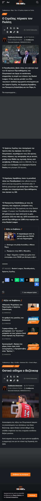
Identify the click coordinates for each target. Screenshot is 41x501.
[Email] (10, 32)
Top (4, 14)
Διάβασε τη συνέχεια (20, 474)
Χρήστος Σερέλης (8, 271)
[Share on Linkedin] (17, 28)
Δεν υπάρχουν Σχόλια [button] (30, 292)
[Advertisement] (20, 117)
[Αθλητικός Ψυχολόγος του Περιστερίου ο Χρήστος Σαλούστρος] (33, 307)
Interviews (33, 333)
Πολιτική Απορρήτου (12, 497)
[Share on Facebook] (7, 28)
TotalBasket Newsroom (15, 37)
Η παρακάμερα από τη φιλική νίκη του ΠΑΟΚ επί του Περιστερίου (25, 236)
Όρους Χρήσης (17, 495)
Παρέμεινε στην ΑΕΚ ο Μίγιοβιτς (19, 251)
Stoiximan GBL (32, 309)
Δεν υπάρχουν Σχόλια (16, 39)
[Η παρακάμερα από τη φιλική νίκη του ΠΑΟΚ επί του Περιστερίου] (9, 236)
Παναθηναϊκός (29, 268)
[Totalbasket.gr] (21, 2)
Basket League (17, 268)
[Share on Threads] (7, 32)
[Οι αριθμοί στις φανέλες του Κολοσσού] (33, 320)
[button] (32, 495)
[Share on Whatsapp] (14, 28)
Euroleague (33, 345)
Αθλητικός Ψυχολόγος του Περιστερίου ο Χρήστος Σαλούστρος (12, 307)
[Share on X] (10, 28)
